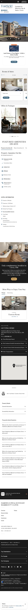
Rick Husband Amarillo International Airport (13, 343)
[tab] (6, 148)
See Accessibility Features (8, 211)
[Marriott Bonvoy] (23, 2)
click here (11, 607)
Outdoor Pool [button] (7, 166)
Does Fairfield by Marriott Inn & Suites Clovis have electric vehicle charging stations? (13, 467)
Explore (14, 279)
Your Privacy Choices (7, 581)
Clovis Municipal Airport (9, 339)
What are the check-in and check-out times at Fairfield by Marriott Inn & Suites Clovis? (13, 425)
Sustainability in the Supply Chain (7, 583)
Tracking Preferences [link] (5, 578)
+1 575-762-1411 (7, 336)
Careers (11, 578)
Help (2, 585)
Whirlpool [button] (6, 170)
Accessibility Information (8, 411)
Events (2, 520)
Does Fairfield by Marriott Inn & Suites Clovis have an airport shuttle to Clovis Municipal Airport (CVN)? (13, 459)
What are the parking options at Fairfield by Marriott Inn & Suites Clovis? (12, 438)
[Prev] (3, 75)
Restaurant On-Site (8, 159)
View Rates (6, 97)
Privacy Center (16, 580)
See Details (14, 61)
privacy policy (19, 605)
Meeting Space (7, 178)
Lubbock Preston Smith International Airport (13, 347)
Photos (15, 510)
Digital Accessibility (16, 581)
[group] (14, 262)
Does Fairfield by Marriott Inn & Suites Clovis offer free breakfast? (13, 473)
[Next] (25, 75)
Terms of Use (17, 578)
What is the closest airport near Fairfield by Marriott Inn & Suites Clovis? (12, 452)
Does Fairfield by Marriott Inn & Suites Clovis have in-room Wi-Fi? (13, 445)
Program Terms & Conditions (6, 580)
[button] (18, 2)
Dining (2, 515)
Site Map (17, 583)
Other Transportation (8, 351)
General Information (7, 406)
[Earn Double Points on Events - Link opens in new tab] (14, 120)
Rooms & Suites (4, 512)
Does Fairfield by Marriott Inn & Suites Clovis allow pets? (13, 432)
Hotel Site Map (23, 583)
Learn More (14, 316)
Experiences (3, 518)
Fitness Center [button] (7, 182)
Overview (3, 510)
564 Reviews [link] (6, 11)
